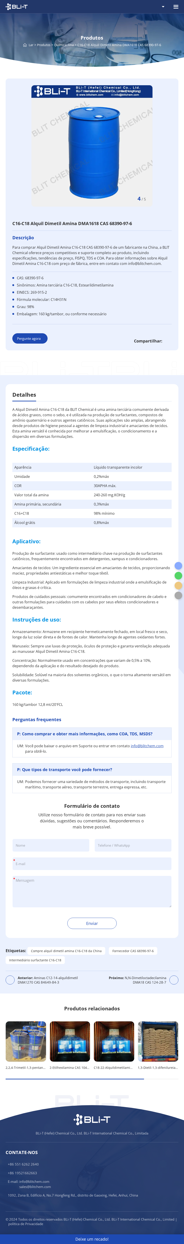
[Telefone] (178, 566)
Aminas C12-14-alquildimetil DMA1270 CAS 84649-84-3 (48, 980)
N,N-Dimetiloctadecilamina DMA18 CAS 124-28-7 (137, 980)
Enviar (92, 923)
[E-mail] (178, 585)
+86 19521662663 (22, 1173)
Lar (31, 45)
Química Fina (64, 45)
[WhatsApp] (178, 575)
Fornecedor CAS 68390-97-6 (133, 951)
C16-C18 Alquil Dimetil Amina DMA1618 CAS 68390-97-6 (119, 45)
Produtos (43, 45)
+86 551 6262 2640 (23, 1164)
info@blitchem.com (147, 745)
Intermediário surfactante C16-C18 (35, 960)
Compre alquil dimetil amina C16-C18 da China (66, 951)
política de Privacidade (25, 1224)
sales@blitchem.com (35, 1186)
